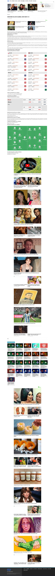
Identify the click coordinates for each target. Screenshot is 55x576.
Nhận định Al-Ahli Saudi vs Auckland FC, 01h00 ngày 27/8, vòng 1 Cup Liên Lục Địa (11, 383)
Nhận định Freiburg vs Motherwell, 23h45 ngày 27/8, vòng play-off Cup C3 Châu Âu (19, 366)
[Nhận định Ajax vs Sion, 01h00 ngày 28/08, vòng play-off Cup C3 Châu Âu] (11, 354)
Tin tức (11, 0)
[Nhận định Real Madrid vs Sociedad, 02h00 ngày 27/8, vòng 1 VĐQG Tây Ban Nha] (11, 371)
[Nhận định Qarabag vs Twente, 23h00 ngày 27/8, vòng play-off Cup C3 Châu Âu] (27, 362)
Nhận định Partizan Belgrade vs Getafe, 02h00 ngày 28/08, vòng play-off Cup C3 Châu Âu (11, 349)
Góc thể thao (26, 0)
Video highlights (23, 0)
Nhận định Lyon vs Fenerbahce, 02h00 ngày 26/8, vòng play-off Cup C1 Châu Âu (19, 375)
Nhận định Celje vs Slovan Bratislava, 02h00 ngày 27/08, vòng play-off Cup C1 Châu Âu (27, 375)
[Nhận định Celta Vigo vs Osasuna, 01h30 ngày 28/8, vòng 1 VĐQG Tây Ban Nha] (44, 345)
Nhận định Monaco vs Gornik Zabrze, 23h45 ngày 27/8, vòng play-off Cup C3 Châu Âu (11, 366)
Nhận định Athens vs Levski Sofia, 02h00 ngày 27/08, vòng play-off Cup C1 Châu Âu (35, 375)
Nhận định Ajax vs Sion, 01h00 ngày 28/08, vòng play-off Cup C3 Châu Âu (11, 358)
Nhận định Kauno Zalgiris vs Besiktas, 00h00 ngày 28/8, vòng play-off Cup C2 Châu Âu (35, 358)
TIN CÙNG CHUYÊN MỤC (11, 342)
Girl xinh (16, 0)
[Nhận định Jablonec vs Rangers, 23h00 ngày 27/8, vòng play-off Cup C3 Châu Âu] (35, 362)
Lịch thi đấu (19, 0)
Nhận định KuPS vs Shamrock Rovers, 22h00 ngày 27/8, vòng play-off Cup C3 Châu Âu (44, 366)
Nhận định (13, 0)
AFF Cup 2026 (30, 0)
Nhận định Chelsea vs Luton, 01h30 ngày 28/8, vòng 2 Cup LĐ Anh (35, 349)
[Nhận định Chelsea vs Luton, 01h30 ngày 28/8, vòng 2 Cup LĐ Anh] (35, 345)
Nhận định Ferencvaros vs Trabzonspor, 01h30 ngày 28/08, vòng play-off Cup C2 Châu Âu (27, 349)
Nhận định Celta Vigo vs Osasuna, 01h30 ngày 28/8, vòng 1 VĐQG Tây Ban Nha (44, 349)
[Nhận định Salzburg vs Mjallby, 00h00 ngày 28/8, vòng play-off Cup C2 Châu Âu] (44, 354)
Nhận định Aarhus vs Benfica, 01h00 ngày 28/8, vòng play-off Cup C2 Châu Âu (27, 358)
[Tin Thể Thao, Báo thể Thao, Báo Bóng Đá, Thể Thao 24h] (8, 1)
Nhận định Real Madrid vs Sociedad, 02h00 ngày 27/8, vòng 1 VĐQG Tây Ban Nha (11, 375)
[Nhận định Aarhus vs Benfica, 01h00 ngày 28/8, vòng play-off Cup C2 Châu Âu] (27, 354)
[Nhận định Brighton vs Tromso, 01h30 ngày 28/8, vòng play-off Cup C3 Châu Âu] (19, 345)
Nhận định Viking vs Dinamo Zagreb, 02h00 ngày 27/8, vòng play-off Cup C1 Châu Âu (43, 375)
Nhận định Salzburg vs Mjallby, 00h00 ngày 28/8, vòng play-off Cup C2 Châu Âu (44, 358)
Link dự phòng (34, 0)
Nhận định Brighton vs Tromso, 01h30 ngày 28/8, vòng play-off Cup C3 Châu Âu (19, 349)
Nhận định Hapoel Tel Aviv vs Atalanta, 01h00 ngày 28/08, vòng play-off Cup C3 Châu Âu (19, 358)
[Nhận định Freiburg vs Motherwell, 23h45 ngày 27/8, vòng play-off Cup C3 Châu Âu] (19, 362)
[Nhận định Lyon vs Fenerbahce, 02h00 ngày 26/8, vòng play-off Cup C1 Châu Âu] (19, 371)
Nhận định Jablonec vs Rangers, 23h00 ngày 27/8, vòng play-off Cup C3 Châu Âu (35, 366)
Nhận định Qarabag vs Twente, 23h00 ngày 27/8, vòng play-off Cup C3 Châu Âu (27, 366)
